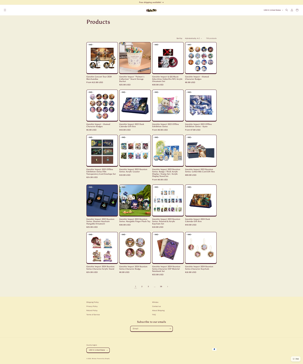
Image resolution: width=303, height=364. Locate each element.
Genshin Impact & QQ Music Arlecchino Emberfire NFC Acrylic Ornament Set (167, 79)
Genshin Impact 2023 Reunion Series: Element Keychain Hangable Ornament (100, 221)
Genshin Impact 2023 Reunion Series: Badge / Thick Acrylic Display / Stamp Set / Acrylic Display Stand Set (166, 172)
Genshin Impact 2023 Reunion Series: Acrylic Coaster (133, 170)
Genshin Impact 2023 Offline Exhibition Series (165, 125)
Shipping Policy (92, 302)
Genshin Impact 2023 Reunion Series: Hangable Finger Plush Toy (134, 220)
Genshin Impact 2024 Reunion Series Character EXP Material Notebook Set (166, 268)
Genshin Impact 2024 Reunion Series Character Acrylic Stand (100, 267)
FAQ (154, 315)
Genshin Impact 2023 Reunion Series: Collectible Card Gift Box (200, 170)
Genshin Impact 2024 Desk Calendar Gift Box (197, 220)
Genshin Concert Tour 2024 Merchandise (99, 78)
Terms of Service (93, 315)
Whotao (155, 302)
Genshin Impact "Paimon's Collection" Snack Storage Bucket (131, 79)
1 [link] (135, 286)
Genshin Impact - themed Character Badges (197, 78)
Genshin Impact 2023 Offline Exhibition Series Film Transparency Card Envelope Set (101, 171)
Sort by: (180, 38)
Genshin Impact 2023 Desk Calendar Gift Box (131, 125)
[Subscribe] (170, 329)
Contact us (156, 306)
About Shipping (158, 310)
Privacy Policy (92, 306)
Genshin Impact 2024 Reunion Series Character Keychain (199, 267)
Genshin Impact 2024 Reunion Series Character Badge (133, 267)
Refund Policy (92, 310)
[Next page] (167, 286)
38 (161, 286)
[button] (5, 10)
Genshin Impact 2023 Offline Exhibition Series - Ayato (198, 125)
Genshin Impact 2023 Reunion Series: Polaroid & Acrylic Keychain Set (166, 221)
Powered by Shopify (103, 358)
